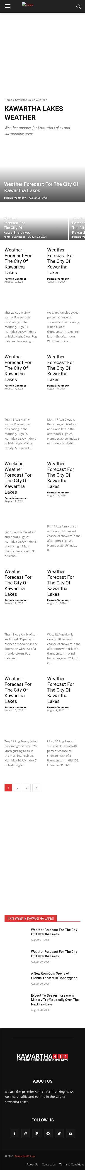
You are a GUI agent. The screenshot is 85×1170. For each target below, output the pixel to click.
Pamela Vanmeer (15, 278)
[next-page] (36, 787)
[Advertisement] (42, 55)
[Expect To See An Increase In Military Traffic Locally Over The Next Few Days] (16, 1001)
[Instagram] (25, 1133)
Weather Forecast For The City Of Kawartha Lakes (18, 261)
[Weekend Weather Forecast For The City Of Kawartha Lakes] (21, 515)
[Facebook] (14, 1133)
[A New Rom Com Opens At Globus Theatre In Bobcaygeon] (16, 979)
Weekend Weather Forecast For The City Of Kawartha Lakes (18, 478)
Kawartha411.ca (25, 1156)
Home (8, 100)
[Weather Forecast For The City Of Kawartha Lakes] (42, 172)
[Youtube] (70, 1133)
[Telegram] (48, 1133)
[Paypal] (36, 1133)
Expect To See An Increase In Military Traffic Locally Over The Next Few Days (55, 1000)
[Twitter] (59, 1133)
